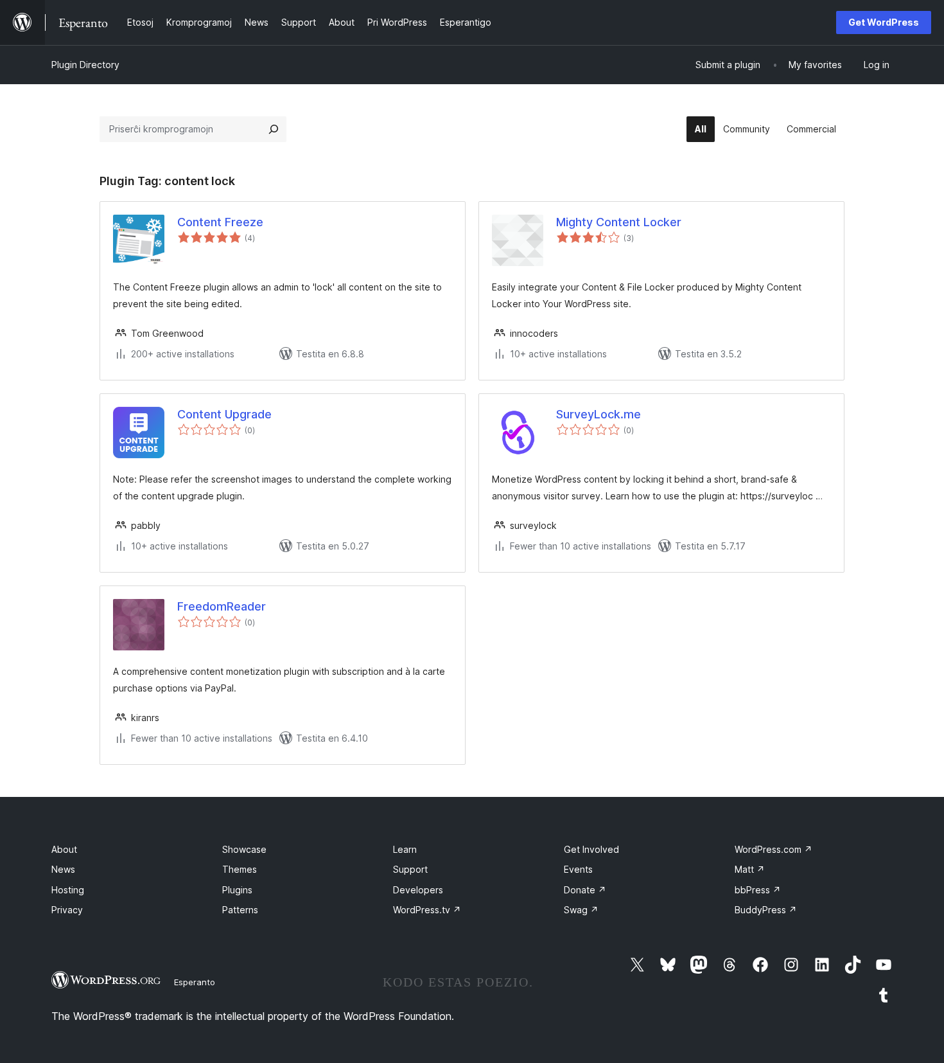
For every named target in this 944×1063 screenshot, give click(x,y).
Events (578, 869)
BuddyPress (766, 909)
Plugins (237, 889)
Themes (239, 869)
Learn (405, 849)
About (64, 849)
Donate (585, 889)
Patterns (240, 909)
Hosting (67, 889)
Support (410, 869)
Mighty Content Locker (618, 222)
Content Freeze (220, 222)
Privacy (67, 909)
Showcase (244, 849)
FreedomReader (221, 606)
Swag (581, 909)
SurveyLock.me (598, 414)
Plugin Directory (85, 64)
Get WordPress (883, 22)
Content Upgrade (224, 414)
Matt (750, 869)
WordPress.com (773, 849)
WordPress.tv (427, 909)
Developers (418, 889)
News (63, 869)
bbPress (758, 889)
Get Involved (591, 849)
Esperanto (194, 982)
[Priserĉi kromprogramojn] (273, 129)
